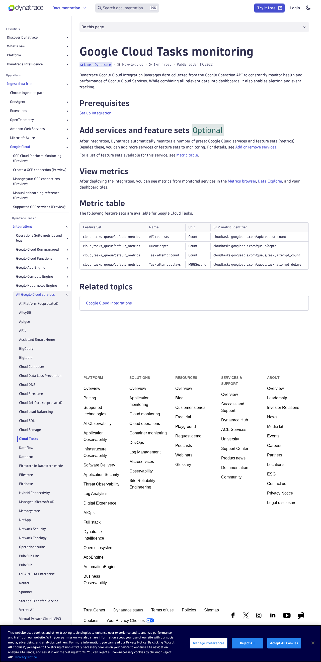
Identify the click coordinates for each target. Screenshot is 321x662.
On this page (93, 27)
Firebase (26, 483)
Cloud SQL (27, 420)
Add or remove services (255, 147)
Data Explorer (270, 181)
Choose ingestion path (27, 93)
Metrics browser (242, 181)
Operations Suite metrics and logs (39, 238)
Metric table (187, 155)
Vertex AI (26, 610)
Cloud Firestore (31, 393)
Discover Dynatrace (22, 37)
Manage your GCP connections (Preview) (36, 182)
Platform (14, 55)
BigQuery (26, 348)
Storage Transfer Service (38, 601)
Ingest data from (20, 84)
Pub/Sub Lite (29, 556)
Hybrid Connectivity (34, 492)
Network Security (32, 529)
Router (24, 583)
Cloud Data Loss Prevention (40, 375)
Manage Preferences (208, 642)
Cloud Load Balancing (36, 411)
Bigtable (25, 357)
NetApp (25, 520)
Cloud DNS (27, 384)
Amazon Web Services (27, 129)
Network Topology (33, 538)
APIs (22, 330)
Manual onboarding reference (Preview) (36, 196)
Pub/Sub (25, 565)
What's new (16, 46)
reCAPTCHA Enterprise (37, 574)
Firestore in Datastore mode (41, 465)
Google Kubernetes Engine (36, 285)
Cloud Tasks (28, 438)
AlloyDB (25, 312)
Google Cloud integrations (109, 303)
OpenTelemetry (22, 120)
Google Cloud (20, 147)
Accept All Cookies (284, 642)
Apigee (24, 321)
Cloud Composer (31, 366)
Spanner (25, 592)
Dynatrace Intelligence (25, 64)
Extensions (18, 111)
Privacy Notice (26, 656)
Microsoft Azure (22, 138)
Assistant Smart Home (37, 339)
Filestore (26, 474)
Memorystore (29, 511)
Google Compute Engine (34, 276)
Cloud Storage (30, 429)
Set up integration (95, 113)
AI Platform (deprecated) (38, 303)
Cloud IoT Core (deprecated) (40, 402)
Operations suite (32, 547)
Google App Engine (30, 267)
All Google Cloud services (35, 294)
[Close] (67, 84)
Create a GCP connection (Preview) (39, 170)
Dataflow (26, 447)
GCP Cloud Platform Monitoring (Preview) (37, 158)
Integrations (23, 226)
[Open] (67, 37)
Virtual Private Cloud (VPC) (40, 619)
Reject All (247, 642)
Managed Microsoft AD (36, 502)
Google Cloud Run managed (37, 249)
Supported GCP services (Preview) (39, 207)
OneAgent (17, 102)
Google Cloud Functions (34, 258)
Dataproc (26, 456)
